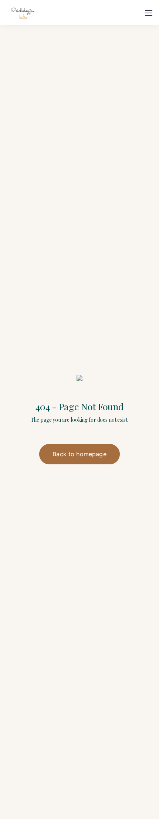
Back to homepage (79, 454)
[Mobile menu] (148, 13)
